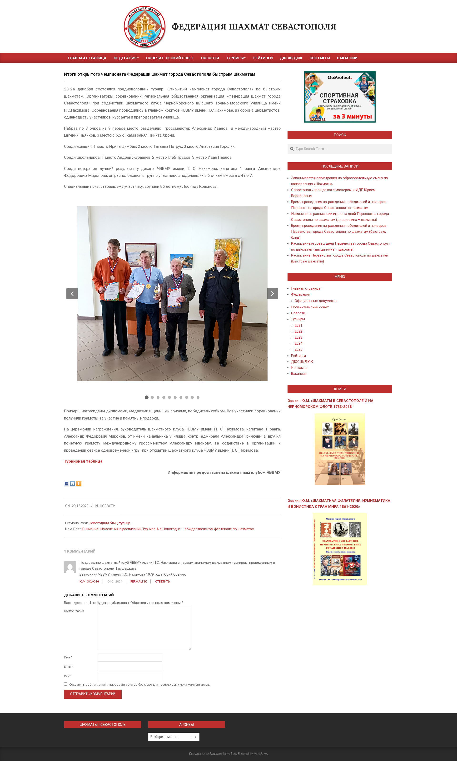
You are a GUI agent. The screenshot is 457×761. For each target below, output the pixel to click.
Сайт (67, 676)
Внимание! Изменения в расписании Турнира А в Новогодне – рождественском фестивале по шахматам (168, 529)
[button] (72, 293)
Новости (107, 506)
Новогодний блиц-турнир (109, 523)
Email (69, 666)
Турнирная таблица (83, 461)
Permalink (138, 581)
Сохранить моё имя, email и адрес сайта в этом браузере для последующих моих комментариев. (139, 684)
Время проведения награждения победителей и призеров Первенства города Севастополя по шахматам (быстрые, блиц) (338, 231)
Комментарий (74, 611)
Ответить (162, 581)
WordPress (260, 753)
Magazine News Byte (223, 753)
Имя (68, 657)
